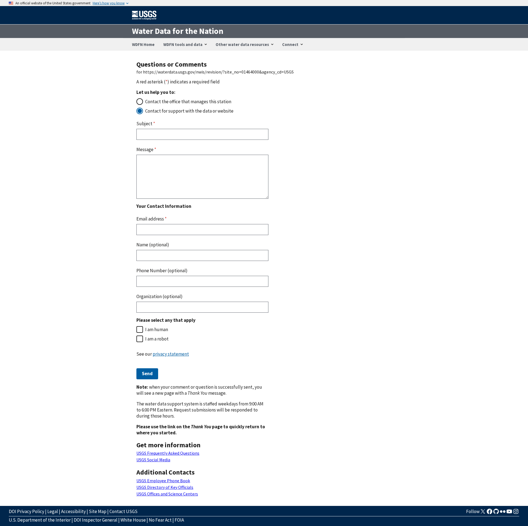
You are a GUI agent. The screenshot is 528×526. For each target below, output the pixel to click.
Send (147, 373)
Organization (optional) (159, 296)
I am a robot (157, 339)
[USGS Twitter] (483, 513)
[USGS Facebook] (489, 513)
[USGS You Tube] (509, 513)
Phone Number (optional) (162, 271)
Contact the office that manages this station (188, 102)
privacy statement (171, 354)
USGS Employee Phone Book (163, 480)
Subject (145, 124)
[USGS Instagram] (516, 513)
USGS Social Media (153, 459)
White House (133, 520)
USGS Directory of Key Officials (164, 487)
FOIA (179, 520)
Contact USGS (123, 511)
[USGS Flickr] (502, 513)
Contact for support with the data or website (189, 111)
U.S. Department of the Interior (40, 520)
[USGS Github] (496, 513)
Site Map (97, 511)
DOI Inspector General (95, 520)
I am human (156, 329)
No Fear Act (160, 520)
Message (146, 149)
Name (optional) (152, 245)
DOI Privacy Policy (26, 511)
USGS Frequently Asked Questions (167, 453)
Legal (52, 511)
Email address (151, 219)
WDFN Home (143, 44)
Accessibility (73, 511)
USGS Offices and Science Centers (167, 494)
